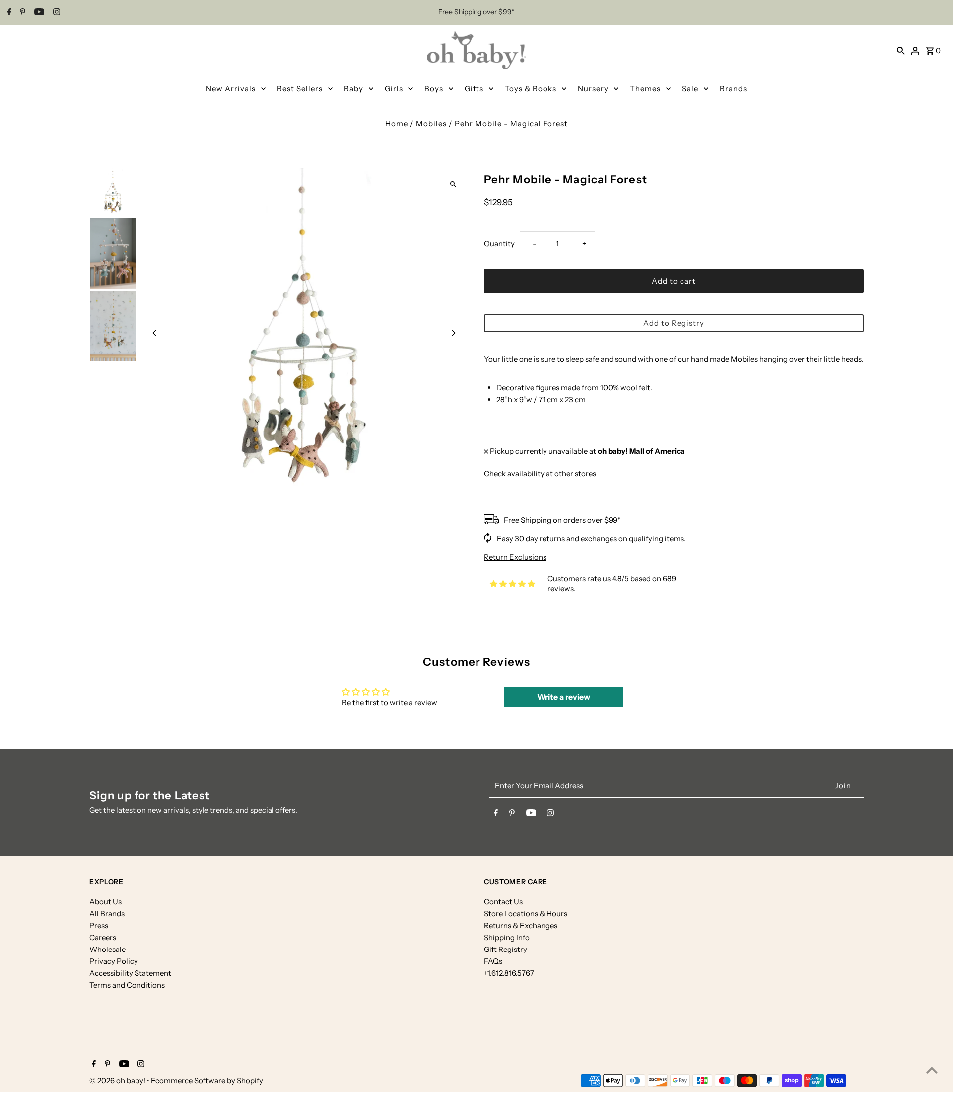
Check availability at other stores (540, 473)
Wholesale (107, 949)
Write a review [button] (563, 697)
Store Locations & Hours (525, 913)
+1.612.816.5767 (509, 973)
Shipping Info (507, 937)
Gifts (474, 88)
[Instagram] (55, 13)
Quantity (499, 243)
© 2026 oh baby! (118, 1080)
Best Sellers (300, 88)
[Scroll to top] (932, 1070)
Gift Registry (505, 949)
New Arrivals (231, 88)
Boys (433, 88)
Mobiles (431, 123)
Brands (733, 88)
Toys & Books (530, 88)
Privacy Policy (113, 961)
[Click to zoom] (453, 184)
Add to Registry (673, 323)
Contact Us (503, 901)
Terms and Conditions (127, 985)
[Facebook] (8, 13)
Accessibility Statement (130, 973)
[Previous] (155, 333)
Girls (394, 88)
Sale (690, 88)
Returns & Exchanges (520, 925)
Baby (353, 88)
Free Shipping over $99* (476, 11)
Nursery (593, 88)
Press (98, 925)
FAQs (493, 961)
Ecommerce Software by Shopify (207, 1080)
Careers (102, 937)
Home (396, 123)
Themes (645, 88)
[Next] (453, 333)
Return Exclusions (515, 557)
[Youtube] (38, 13)
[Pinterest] (21, 13)
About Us (105, 901)
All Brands (107, 913)
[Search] (900, 50)
